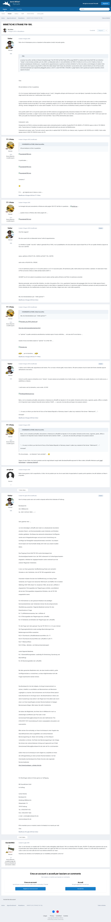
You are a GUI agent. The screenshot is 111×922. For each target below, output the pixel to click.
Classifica (19, 9)
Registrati (105, 3)
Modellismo (21, 31)
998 (11, 53)
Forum (9, 13)
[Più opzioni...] (106, 39)
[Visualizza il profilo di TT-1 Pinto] (10, 145)
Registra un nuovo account (30, 888)
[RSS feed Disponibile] (108, 905)
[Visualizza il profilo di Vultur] (5, 30)
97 (11, 858)
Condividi (92, 30)
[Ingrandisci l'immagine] (25, 154)
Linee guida (40, 13)
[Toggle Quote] (21, 56)
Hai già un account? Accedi (91, 3)
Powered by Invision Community (55, 919)
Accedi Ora (81, 888)
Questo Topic (100, 9)
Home (3, 13)
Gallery (16, 13)
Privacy (52, 916)
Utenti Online (30, 13)
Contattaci (59, 916)
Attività (12, 9)
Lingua (45, 916)
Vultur (11, 29)
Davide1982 (10, 843)
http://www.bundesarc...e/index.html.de (30, 765)
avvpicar (10, 469)
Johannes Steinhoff (32, 462)
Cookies (65, 916)
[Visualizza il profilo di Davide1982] (10, 849)
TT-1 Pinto (10, 139)
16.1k (10, 154)
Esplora (5, 9)
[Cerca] (108, 9)
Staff (22, 13)
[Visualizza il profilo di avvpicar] (10, 476)
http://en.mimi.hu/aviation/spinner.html (29, 328)
